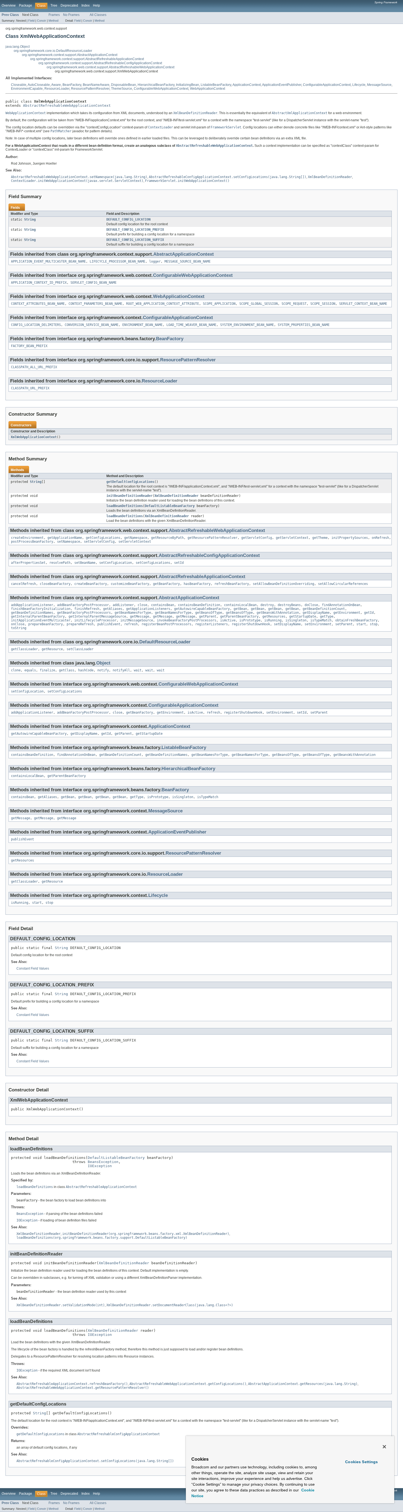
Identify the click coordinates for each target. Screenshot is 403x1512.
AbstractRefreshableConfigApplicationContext (209, 555)
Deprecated (69, 5)
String (30, 219)
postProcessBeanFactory (32, 542)
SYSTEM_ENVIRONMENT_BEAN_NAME (247, 325)
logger (155, 261)
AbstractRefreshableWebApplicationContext (67, 105)
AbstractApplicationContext (183, 254)
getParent (207, 616)
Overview (9, 5)
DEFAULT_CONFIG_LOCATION (128, 219)
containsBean (162, 605)
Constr (41, 20)
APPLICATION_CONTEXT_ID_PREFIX (39, 283)
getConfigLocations (103, 538)
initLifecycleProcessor (95, 620)
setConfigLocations (153, 563)
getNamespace (135, 538)
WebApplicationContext (207, 89)
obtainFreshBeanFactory (356, 620)
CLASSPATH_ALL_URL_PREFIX (34, 367)
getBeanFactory (166, 584)
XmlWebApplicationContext (34, 437)
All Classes (98, 15)
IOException (100, 1166)
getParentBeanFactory (239, 616)
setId (179, 563)
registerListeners (211, 624)
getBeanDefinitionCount (324, 609)
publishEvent (108, 624)
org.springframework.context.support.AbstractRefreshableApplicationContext (87, 59)
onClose (17, 624)
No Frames (71, 15)
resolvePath (59, 563)
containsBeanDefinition (199, 605)
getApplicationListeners (148, 609)
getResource (52, 649)
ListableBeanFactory (216, 85)
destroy (267, 605)
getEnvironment (346, 613)
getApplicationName (64, 538)
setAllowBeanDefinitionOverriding (283, 584)
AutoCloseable (39, 85)
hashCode (85, 670)
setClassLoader (80, 649)
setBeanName (84, 563)
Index (85, 5)
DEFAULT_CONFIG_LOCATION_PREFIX (135, 230)
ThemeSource (121, 89)
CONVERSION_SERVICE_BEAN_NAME (91, 325)
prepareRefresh (80, 624)
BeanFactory (72, 85)
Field (31, 20)
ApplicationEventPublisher (281, 85)
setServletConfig (99, 542)
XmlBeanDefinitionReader (176, 496)
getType (326, 616)
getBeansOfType (208, 613)
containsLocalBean (240, 605)
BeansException (103, 1162)
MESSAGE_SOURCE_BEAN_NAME (187, 261)
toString (18, 628)
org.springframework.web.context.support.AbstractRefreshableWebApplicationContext (110, 67)
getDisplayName (316, 613)
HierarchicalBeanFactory (156, 85)
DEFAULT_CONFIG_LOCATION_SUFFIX (135, 240)
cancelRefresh (23, 584)
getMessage (139, 616)
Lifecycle (358, 85)
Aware (56, 85)
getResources (273, 616)
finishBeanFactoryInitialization (40, 609)
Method (53, 20)
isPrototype (249, 620)
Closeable (18, 85)
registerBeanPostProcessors (166, 624)
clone (16, 670)
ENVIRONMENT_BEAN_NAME (142, 325)
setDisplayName (287, 624)
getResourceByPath (167, 538)
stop (374, 624)
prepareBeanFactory (45, 624)
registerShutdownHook (251, 624)
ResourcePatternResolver (90, 89)
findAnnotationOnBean (341, 605)
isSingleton (295, 620)
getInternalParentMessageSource (97, 616)
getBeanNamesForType (133, 613)
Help (96, 5)
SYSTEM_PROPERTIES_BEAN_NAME (304, 325)
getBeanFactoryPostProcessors (84, 613)
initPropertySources (349, 538)
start (361, 624)
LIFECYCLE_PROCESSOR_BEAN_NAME (117, 261)
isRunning (273, 620)
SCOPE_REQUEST (294, 304)
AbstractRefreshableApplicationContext (202, 576)
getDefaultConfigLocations (130, 482)
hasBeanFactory (197, 584)
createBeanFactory (90, 584)
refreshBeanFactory (231, 584)
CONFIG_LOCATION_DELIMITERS (36, 325)
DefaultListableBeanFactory (170, 506)
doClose (311, 605)
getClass (66, 670)
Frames (54, 15)
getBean (240, 609)
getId (369, 613)
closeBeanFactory (55, 584)
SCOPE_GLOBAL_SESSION (258, 304)
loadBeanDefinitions (124, 506)
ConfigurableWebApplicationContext (161, 89)
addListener (123, 605)
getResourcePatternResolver (212, 538)
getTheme (320, 538)
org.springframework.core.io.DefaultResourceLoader (53, 51)
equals (30, 670)
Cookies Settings (361, 1462)
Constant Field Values (32, 968)
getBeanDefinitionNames (32, 613)
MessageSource (379, 85)
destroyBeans (289, 605)
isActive (227, 620)
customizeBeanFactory (130, 584)
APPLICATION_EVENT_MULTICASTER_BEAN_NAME (48, 261)
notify (103, 670)
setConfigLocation (115, 563)
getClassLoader (24, 649)
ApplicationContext (246, 85)
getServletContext (292, 538)
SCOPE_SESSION (322, 304)
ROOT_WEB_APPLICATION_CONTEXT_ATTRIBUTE (162, 304)
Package (25, 5)
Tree (53, 5)
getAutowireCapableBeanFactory (202, 609)
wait (137, 670)
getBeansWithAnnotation (278, 613)
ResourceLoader (56, 89)
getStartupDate (302, 616)
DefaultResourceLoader (165, 641)
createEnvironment (27, 538)
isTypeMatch (320, 620)
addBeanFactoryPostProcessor (83, 605)
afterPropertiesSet (28, 563)
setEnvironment (318, 624)
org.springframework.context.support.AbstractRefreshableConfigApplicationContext (100, 63)
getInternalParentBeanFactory (38, 616)
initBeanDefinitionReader (129, 496)
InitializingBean (187, 85)
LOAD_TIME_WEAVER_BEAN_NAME (191, 325)
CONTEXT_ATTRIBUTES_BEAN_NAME (38, 304)
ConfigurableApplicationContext (327, 85)
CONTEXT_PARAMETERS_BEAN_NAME (95, 304)
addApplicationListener (32, 605)
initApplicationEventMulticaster (40, 620)
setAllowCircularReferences (343, 584)
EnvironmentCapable (27, 89)
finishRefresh (86, 609)
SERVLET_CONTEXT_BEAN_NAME (363, 304)
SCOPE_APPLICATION (219, 304)
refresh (131, 624)
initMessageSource (136, 620)
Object (103, 663)
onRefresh (380, 538)
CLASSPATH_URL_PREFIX (30, 388)
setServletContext (134, 542)
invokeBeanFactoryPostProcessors (186, 620)
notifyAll (121, 670)
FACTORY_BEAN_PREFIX (29, 346)
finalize (47, 670)
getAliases (112, 609)
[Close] (384, 1447)
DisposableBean (123, 85)
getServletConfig (256, 538)
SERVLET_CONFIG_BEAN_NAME (93, 283)
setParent (344, 624)
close (142, 605)
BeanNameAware (96, 85)
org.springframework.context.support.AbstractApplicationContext (69, 55)
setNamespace (68, 542)
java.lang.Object (17, 47)
